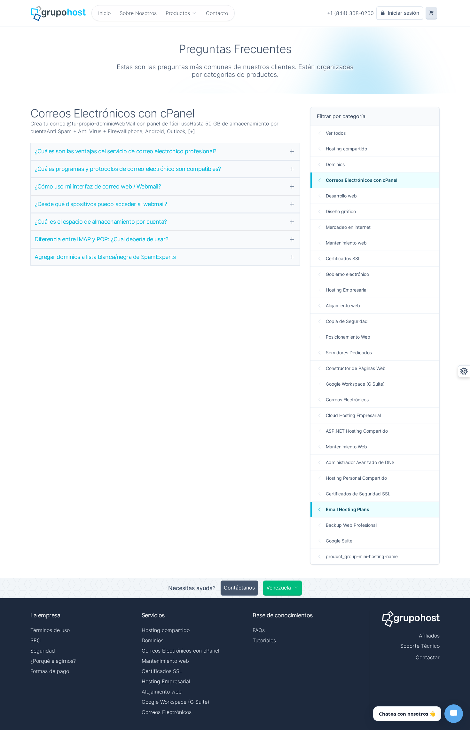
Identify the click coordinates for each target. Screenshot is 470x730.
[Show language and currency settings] (464, 371)
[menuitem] (181, 13)
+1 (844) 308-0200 (350, 13)
